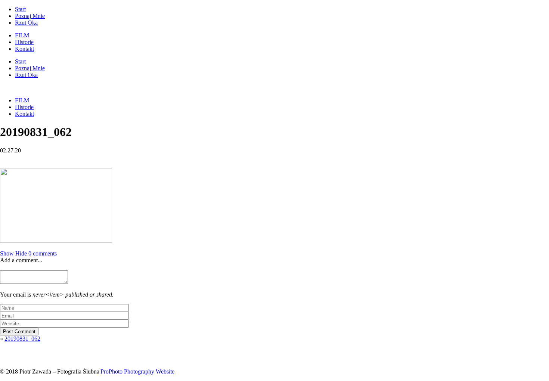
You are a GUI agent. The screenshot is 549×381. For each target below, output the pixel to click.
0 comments (28, 253)
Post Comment (19, 331)
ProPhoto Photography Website (137, 371)
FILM (22, 35)
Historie (24, 42)
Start (20, 9)
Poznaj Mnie (30, 16)
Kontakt (24, 49)
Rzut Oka (26, 22)
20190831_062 (22, 338)
